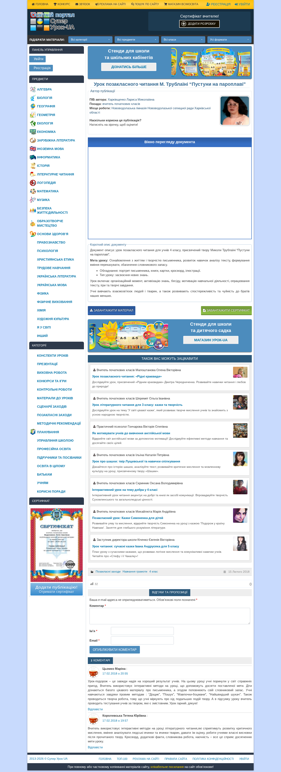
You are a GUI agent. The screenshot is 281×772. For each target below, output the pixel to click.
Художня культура (53, 319)
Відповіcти (95, 709)
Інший (42, 336)
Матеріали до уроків (55, 398)
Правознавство (51, 242)
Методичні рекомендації (59, 423)
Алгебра (44, 89)
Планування (48, 432)
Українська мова (52, 285)
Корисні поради (51, 491)
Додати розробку (202, 23)
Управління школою (55, 440)
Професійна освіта (54, 449)
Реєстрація (220, 4)
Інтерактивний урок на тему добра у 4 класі (124, 489)
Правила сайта (176, 758)
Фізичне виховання (54, 302)
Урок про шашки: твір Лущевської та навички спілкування (136, 461)
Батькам (44, 474)
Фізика (43, 293)
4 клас (153, 571)
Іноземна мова (50, 149)
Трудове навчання (53, 268)
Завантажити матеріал (113, 310)
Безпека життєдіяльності (52, 210)
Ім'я (93, 631)
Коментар (97, 605)
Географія (46, 106)
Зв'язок (84, 4)
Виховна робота (52, 372)
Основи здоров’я (52, 234)
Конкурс (63, 4)
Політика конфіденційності (213, 758)
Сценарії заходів (52, 406)
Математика (48, 191)
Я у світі (44, 327)
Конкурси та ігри (51, 381)
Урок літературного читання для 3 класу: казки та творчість (137, 404)
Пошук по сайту (146, 4)
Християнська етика (55, 259)
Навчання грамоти (135, 571)
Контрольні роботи (54, 389)
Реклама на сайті (112, 4)
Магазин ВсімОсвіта (182, 4)
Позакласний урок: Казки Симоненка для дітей (127, 518)
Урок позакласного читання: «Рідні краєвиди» (127, 376)
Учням (42, 483)
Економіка (46, 132)
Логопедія (46, 183)
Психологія (47, 251)
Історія (43, 165)
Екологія (45, 123)
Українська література (56, 276)
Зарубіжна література (56, 140)
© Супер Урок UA (48, 758)
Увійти (244, 4)
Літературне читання (55, 174)
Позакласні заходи (108, 571)
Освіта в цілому (51, 466)
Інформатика (48, 157)
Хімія (41, 310)
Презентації (47, 364)
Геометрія (46, 115)
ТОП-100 (122, 758)
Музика (43, 200)
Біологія (44, 98)
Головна (41, 4)
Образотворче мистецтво (50, 223)
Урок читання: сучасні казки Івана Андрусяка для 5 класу (135, 546)
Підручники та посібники (59, 457)
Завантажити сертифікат (228, 310)
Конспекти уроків (52, 355)
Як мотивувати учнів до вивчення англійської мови (131, 433)
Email (94, 640)
